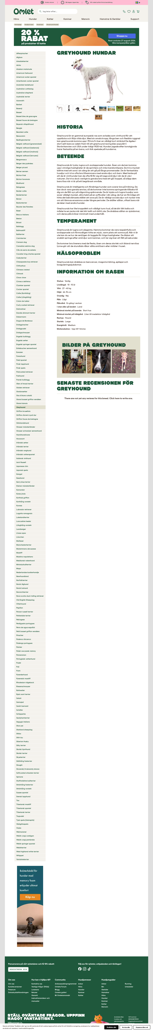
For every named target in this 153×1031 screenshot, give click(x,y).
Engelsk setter (22, 340)
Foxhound (20, 376)
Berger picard (22, 167)
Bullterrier (20, 234)
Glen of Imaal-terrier (24, 384)
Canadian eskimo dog (25, 246)
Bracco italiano (22, 215)
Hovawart (20, 439)
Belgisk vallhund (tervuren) (27, 156)
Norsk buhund (22, 588)
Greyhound (20, 407)
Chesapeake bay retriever (27, 262)
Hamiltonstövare (23, 435)
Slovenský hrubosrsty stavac (28, 769)
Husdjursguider (108, 980)
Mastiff (19, 553)
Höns (80, 987)
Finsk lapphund (22, 364)
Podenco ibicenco (23, 639)
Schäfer (19, 710)
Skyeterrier (20, 757)
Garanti (34, 995)
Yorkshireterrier (22, 859)
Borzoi (18, 199)
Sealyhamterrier (23, 718)
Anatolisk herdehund (24, 85)
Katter (80, 995)
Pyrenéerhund (22, 675)
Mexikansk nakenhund (25, 561)
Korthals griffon (22, 498)
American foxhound (24, 73)
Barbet (19, 104)
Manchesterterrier (23, 545)
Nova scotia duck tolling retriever (30, 596)
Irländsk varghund (23, 450)
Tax (17, 800)
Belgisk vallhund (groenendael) (29, 144)
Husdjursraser (29, 24)
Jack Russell (21, 462)
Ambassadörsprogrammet (65, 984)
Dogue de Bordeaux (24, 321)
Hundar (81, 990)
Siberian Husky (22, 741)
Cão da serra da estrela (26, 250)
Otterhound (21, 604)
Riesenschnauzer (23, 686)
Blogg (57, 990)
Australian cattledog (24, 89)
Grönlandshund (22, 423)
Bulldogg (20, 226)
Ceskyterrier (21, 258)
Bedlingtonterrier (23, 140)
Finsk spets (20, 368)
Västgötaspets (22, 824)
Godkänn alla (111, 1027)
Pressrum (12, 990)
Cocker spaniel (22, 289)
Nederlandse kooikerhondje (27, 572)
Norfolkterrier (22, 580)
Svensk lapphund (23, 796)
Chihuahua (20, 266)
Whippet (20, 855)
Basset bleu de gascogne (26, 116)
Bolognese (20, 187)
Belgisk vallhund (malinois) (27, 152)
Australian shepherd (24, 93)
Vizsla (18, 828)
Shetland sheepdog (24, 730)
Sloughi (19, 765)
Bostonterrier (21, 203)
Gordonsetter (21, 391)
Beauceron (20, 136)
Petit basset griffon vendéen (28, 631)
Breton (19, 218)
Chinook (19, 274)
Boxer (18, 211)
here (117, 398)
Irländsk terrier (22, 447)
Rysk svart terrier (23, 694)
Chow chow (21, 277)
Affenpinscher (22, 53)
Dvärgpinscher (22, 325)
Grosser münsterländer (25, 427)
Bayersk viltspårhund (25, 124)
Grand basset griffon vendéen (28, 399)
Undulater (129, 987)
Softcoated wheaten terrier (27, 773)
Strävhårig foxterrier (24, 785)
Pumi (18, 671)
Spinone (19, 777)
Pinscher (19, 635)
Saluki (18, 698)
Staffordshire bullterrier (26, 781)
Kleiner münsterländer (25, 486)
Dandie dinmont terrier (25, 313)
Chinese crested (23, 270)
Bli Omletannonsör (62, 995)
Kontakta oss (36, 984)
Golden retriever (23, 388)
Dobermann (21, 317)
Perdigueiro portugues (25, 623)
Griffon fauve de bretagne (27, 419)
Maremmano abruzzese (26, 549)
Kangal (19, 474)
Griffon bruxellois (23, 411)
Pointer (19, 647)
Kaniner (81, 992)
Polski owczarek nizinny (26, 651)
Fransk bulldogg (23, 380)
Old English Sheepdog (25, 600)
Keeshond (20, 478)
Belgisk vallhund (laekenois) (27, 148)
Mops (18, 568)
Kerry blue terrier (23, 482)
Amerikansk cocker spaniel (27, 81)
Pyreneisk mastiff (23, 678)
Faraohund (20, 356)
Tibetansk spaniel (23, 808)
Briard (18, 222)
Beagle (19, 128)
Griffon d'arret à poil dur (26, 415)
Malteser (20, 541)
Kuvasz (19, 505)
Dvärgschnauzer (23, 332)
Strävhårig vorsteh (23, 789)
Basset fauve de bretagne (27, 120)
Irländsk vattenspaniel (25, 454)
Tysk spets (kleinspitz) (25, 820)
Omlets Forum (60, 987)
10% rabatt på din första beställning (101, 2)
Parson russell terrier (24, 612)
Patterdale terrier (23, 616)
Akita (18, 65)
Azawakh (20, 101)
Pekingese (20, 620)
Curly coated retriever (25, 305)
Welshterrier (21, 848)
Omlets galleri (61, 992)
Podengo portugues (24, 643)
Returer (34, 992)
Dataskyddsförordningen (18, 992)
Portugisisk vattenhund (25, 659)
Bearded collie (22, 132)
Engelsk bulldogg (23, 336)
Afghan (19, 57)
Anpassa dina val (142, 1027)
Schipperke (21, 714)
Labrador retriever (23, 509)
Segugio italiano (23, 722)
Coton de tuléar (22, 301)
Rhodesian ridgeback (25, 682)
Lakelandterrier (22, 517)
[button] (123, 979)
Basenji (19, 108)
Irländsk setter (22, 443)
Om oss (11, 984)
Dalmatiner (21, 309)
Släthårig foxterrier (24, 761)
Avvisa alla (126, 1027)
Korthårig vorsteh (23, 502)
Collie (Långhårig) (23, 297)
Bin (102, 987)
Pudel (18, 663)
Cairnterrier (21, 238)
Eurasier (19, 352)
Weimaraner (21, 832)
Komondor (20, 490)
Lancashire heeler (23, 521)
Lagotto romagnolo (24, 513)
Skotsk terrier (21, 753)
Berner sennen (22, 171)
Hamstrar (105, 992)
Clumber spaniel (23, 285)
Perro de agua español (25, 627)
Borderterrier (21, 195)
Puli (17, 667)
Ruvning (128, 984)
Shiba (18, 734)
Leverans (35, 990)
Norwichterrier (22, 592)
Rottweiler (20, 690)
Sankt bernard (22, 706)
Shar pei (19, 726)
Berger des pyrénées (24, 163)
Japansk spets (22, 470)
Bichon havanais (23, 179)
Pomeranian (21, 655)
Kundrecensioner (15, 987)
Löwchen (20, 537)
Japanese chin (22, 466)
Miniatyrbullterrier (23, 564)
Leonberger (21, 529)
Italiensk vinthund (23, 458)
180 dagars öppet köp (72, 2)
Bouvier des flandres (24, 207)
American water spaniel (26, 77)
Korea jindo (21, 494)
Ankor (80, 984)
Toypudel (20, 816)
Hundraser (40, 24)
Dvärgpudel (21, 329)
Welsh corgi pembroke (25, 840)
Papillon (19, 608)
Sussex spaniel (22, 793)
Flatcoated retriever (24, 372)
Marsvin (104, 1007)
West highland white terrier (27, 851)
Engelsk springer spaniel (26, 344)
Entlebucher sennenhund (26, 348)
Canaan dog (21, 242)
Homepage (18, 24)
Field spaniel (21, 360)
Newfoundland (22, 576)
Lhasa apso (21, 533)
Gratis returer (49, 2)
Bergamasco (21, 160)
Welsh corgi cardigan (25, 836)
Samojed (20, 702)
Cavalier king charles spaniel (28, 254)
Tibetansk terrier (23, 812)
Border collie (21, 191)
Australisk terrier (23, 97)
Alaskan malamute (24, 69)
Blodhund (20, 183)
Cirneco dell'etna (23, 281)
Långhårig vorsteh (23, 525)
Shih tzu (19, 737)
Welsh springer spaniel (25, 844)
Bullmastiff (20, 230)
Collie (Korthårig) (23, 293)
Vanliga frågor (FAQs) (40, 987)
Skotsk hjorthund (23, 749)
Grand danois (21, 403)
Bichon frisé (21, 175)
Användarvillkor (119, 1017)
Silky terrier (21, 745)
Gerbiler (104, 990)
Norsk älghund (22, 584)
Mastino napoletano (24, 557)
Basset (19, 112)
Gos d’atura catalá (24, 395)
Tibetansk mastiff (23, 804)
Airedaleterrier (22, 61)
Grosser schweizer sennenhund (29, 431)
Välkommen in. (15, 1022)
